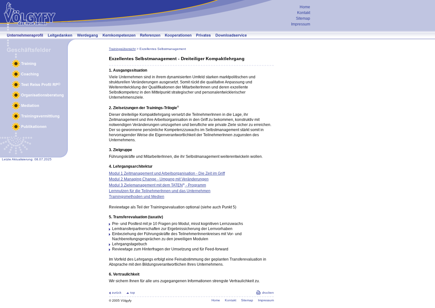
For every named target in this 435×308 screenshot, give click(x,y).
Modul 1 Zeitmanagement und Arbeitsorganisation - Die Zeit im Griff (167, 173)
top (132, 292)
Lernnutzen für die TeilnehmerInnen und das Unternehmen (159, 191)
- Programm (195, 185)
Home (305, 7)
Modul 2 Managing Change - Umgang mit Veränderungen (159, 179)
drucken (268, 292)
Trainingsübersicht (122, 49)
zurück (116, 292)
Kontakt (303, 12)
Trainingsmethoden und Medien (136, 196)
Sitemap (303, 18)
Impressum (300, 24)
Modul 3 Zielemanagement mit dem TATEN (146, 185)
